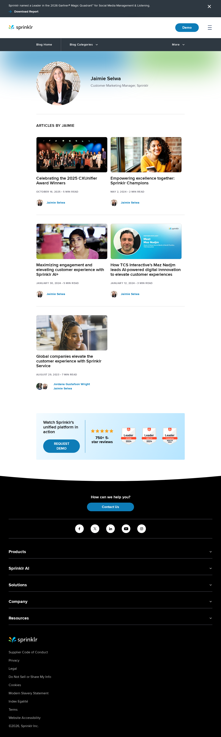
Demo (187, 27)
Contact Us (110, 507)
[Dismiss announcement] (209, 6)
